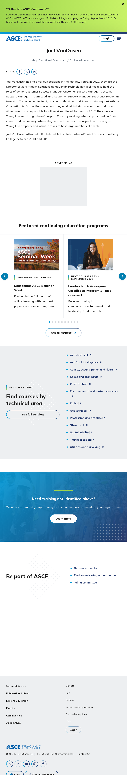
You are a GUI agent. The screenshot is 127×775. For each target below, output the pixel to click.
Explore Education (17, 700)
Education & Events (49, 60)
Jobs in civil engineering (79, 707)
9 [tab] (74, 322)
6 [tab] (65, 322)
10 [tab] (77, 322)
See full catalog (33, 414)
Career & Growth (16, 685)
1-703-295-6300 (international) (55, 753)
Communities (14, 715)
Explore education (80, 60)
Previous (4, 276)
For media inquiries (76, 714)
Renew (70, 699)
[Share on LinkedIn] (34, 72)
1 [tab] (49, 322)
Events (10, 708)
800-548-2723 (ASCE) (19, 753)
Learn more (63, 518)
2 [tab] (52, 322)
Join (68, 692)
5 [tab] (62, 322)
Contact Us (84, 753)
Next (122, 276)
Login (106, 38)
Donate (70, 685)
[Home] (33, 60)
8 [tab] (71, 322)
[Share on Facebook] (19, 72)
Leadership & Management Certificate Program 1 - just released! (89, 290)
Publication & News (18, 693)
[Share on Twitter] (27, 72)
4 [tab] (59, 322)
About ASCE (13, 722)
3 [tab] (56, 322)
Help (68, 721)
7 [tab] (68, 322)
